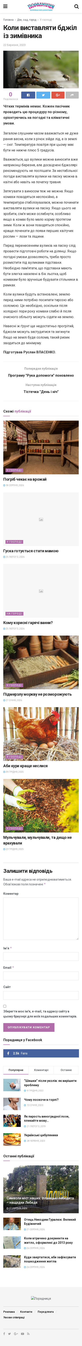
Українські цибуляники (41, 1135)
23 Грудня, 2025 (14, 849)
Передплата (46, 1311)
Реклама (9, 1311)
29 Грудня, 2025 (14, 772)
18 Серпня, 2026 (14, 485)
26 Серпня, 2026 (35, 1248)
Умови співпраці (13, 1317)
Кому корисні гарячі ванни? (28, 622)
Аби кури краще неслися (25, 766)
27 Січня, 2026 (13, 700)
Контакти (26, 1311)
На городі (14, 613)
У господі (46, 19)
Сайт (7, 987)
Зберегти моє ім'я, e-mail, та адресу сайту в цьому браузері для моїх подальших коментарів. (40, 1014)
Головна (8, 19)
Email (8, 967)
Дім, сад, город (26, 19)
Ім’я (7, 948)
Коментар (10, 893)
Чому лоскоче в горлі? (41, 1099)
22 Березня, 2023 (14, 45)
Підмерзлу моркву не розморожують (37, 694)
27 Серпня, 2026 (18, 1208)
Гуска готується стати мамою (30, 551)
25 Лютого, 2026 (14, 557)
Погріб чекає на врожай (25, 479)
